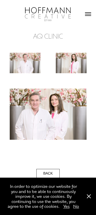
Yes (66, 206)
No (76, 206)
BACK (48, 173)
